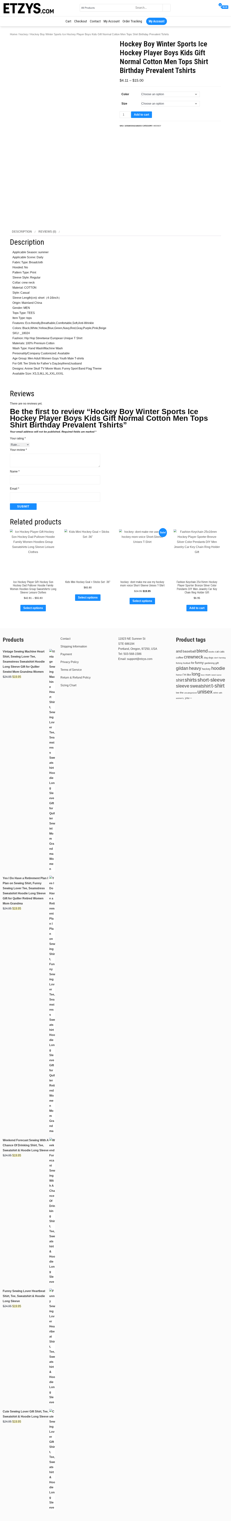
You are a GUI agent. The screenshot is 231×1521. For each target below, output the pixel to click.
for (192, 662)
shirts (191, 680)
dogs (210, 657)
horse (179, 675)
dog (206, 657)
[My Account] (216, 7)
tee (177, 692)
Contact (95, 21)
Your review (18, 449)
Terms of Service (71, 669)
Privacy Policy (69, 662)
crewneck (193, 656)
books (211, 652)
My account (112, 21)
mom (208, 674)
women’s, (180, 698)
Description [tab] (22, 231)
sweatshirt (200, 685)
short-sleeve (211, 680)
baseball (189, 651)
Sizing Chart (68, 685)
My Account (156, 21)
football (186, 663)
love (203, 675)
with (220, 693)
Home (13, 34)
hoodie (218, 668)
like (189, 674)
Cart (68, 21)
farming (222, 658)
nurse (218, 675)
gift (217, 663)
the (182, 692)
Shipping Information (73, 646)
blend (202, 650)
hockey (23, 34)
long (196, 674)
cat (217, 651)
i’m (184, 674)
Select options (33, 608)
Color (125, 94)
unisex (205, 692)
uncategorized (190, 693)
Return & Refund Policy (75, 677)
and (179, 651)
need (213, 675)
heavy (195, 668)
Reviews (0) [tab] (47, 231)
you (187, 698)
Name (14, 471)
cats (222, 651)
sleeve (182, 685)
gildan (182, 668)
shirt (180, 680)
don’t (216, 658)
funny (199, 663)
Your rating (18, 438)
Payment (66, 654)
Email (14, 488)
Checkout (80, 21)
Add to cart (141, 114)
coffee (179, 657)
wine (215, 693)
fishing (179, 663)
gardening (209, 663)
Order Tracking (132, 21)
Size (124, 103)
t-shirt (218, 686)
